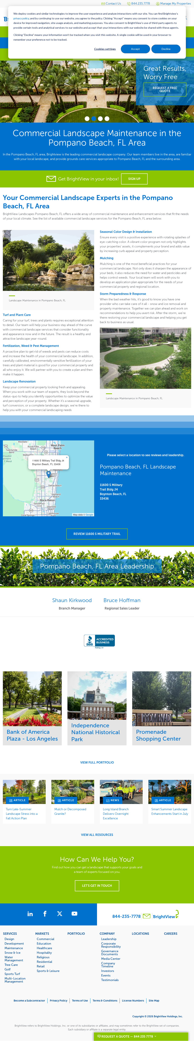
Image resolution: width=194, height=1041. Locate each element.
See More (32, 698)
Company (107, 933)
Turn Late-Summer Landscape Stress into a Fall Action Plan (22, 813)
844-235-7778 (126, 916)
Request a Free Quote (165, 89)
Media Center (110, 958)
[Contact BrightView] (146, 916)
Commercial (45, 939)
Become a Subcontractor (29, 1000)
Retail (41, 966)
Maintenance (14, 948)
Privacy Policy (58, 1000)
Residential (44, 961)
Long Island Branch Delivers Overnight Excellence (116, 813)
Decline (166, 48)
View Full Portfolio (97, 762)
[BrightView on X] (60, 914)
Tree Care (11, 964)
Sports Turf (12, 974)
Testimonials (110, 980)
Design (9, 939)
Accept (135, 48)
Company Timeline (108, 964)
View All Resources (97, 834)
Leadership (109, 939)
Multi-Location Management (15, 980)
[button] (48, 474)
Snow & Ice (12, 952)
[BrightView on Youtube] (74, 914)
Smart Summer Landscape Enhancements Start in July (169, 811)
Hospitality (44, 952)
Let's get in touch (97, 885)
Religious (43, 957)
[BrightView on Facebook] (45, 914)
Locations (140, 933)
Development (14, 943)
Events (105, 975)
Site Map (154, 1000)
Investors (107, 970)
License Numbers (133, 1000)
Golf (7, 969)
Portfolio (76, 933)
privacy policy (21, 18)
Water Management (14, 958)
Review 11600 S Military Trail (97, 534)
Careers (170, 933)
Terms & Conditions (105, 1000)
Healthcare (44, 948)
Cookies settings (105, 48)
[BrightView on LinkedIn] (30, 914)
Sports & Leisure (48, 970)
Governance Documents (109, 952)
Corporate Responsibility (111, 945)
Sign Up (134, 179)
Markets (42, 933)
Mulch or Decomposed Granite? (70, 811)
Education (44, 943)
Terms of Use (80, 1000)
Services (10, 933)
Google (89, 514)
